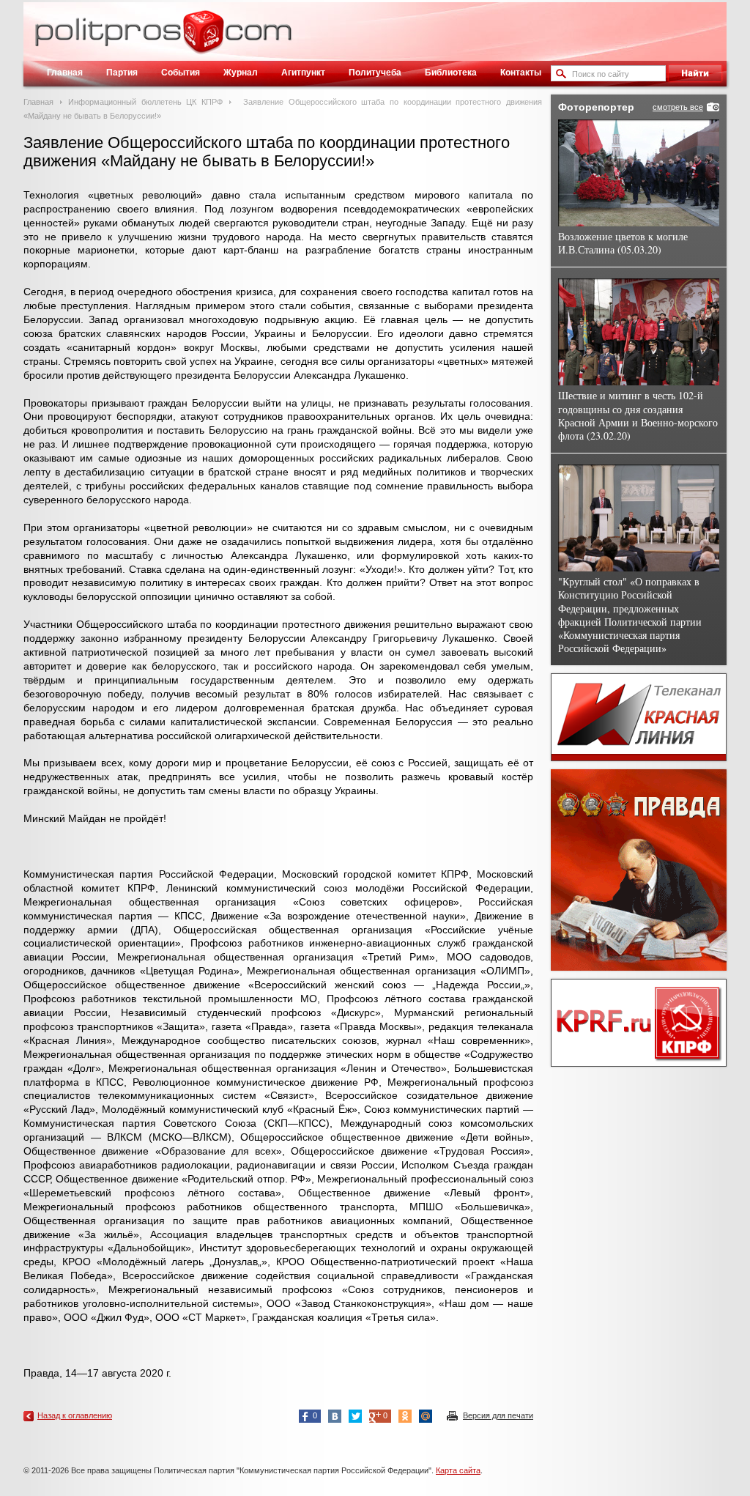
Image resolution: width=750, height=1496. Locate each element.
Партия (122, 72)
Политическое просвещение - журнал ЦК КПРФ (203, 39)
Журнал (240, 72)
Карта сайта (458, 1470)
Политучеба (375, 72)
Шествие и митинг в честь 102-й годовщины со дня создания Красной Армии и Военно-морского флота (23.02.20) (638, 415)
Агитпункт (303, 72)
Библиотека (451, 72)
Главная (65, 72)
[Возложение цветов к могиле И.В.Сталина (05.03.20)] (638, 172)
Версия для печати (498, 1415)
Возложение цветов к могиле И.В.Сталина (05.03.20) (623, 242)
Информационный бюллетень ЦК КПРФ (145, 101)
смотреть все (678, 107)
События (180, 72)
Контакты (520, 72)
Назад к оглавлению (74, 1415)
